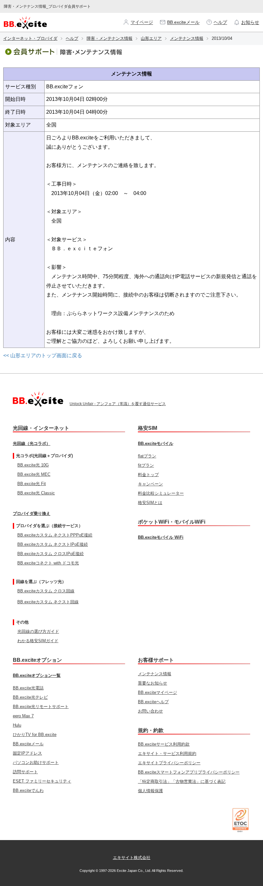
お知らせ (250, 22)
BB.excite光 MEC (33, 474)
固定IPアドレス (27, 753)
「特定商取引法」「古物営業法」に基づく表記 (181, 781)
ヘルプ (220, 22)
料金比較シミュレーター (161, 493)
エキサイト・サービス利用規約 (167, 753)
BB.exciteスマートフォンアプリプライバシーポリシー (189, 772)
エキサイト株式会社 (131, 857)
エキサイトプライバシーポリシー (169, 762)
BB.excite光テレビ (30, 697)
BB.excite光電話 (28, 688)
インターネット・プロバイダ (30, 38)
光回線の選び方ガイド (38, 631)
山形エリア (151, 38)
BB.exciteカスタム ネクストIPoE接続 (52, 544)
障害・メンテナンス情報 (109, 38)
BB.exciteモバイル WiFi (160, 537)
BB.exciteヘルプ (153, 701)
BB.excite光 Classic (36, 493)
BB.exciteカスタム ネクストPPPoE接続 (54, 535)
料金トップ (148, 474)
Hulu (17, 725)
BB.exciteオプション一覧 (37, 675)
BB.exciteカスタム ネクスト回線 (48, 601)
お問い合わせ (150, 711)
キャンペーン (150, 484)
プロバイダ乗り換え (31, 513)
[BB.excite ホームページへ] (25, 22)
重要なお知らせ (152, 683)
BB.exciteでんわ (28, 790)
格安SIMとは (150, 502)
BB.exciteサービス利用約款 (164, 744)
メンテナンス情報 (186, 38)
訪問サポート (25, 771)
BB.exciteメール (183, 22)
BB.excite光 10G (33, 465)
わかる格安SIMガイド (37, 640)
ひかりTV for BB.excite (34, 734)
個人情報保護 (150, 790)
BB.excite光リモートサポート (41, 706)
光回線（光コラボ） (31, 443)
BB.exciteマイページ (157, 692)
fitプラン (146, 465)
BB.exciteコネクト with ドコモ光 (48, 563)
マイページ (142, 22)
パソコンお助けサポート (36, 762)
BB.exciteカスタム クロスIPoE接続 (50, 553)
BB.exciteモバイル (155, 443)
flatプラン (147, 456)
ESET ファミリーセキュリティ (42, 781)
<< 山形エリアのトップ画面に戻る (42, 355)
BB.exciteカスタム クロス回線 (45, 591)
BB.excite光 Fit (31, 483)
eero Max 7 (23, 715)
